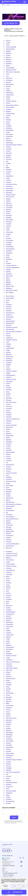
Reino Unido (5, 871)
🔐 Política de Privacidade (7, 861)
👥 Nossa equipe (6, 858)
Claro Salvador (5, 888)
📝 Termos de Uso (6, 862)
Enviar (14, 817)
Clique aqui (13, 822)
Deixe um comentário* (8, 807)
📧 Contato (4, 860)
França (3, 869)
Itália (3, 870)
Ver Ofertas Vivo (12, 23)
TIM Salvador (18, 888)
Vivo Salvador (18, 894)
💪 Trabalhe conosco (6, 864)
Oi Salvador (4, 894)
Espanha (4, 868)
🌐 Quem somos (5, 859)
